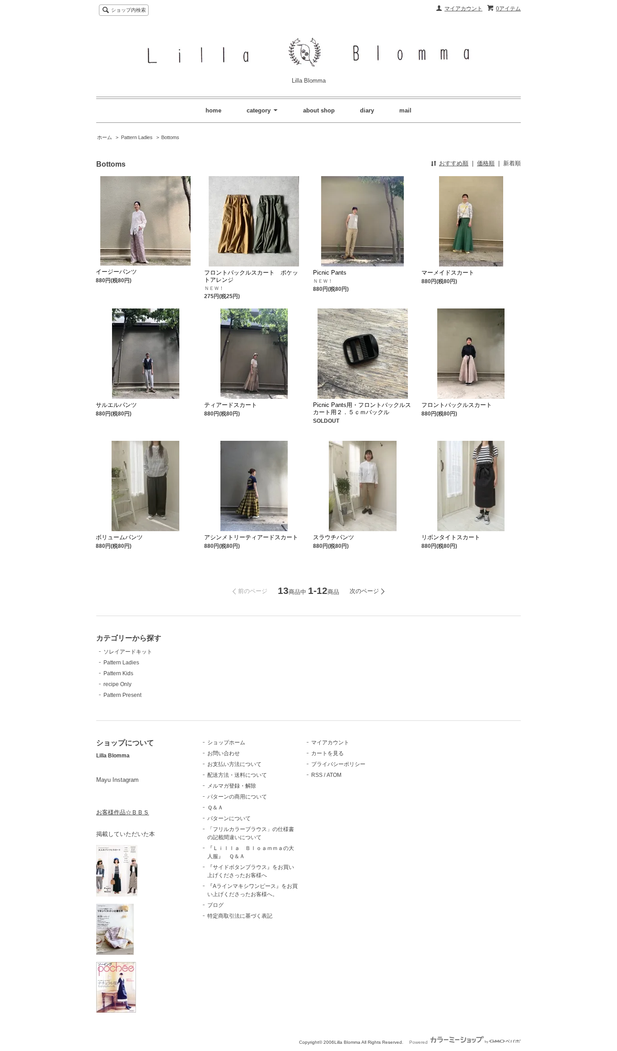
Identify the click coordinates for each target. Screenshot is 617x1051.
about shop (319, 110)
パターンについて (229, 818)
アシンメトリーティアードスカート (251, 537)
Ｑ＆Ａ (215, 807)
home (213, 110)
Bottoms (170, 137)
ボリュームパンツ (119, 537)
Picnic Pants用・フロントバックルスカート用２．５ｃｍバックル (362, 409)
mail (405, 110)
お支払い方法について (234, 764)
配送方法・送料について (237, 775)
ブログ (215, 905)
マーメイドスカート (447, 272)
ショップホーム (226, 742)
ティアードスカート (230, 405)
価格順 (486, 163)
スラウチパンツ (333, 537)
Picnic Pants (329, 272)
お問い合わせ (223, 753)
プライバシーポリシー (338, 764)
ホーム (104, 137)
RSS (317, 775)
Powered (419, 1042)
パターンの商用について (237, 797)
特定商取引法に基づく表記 (239, 916)
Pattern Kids (118, 673)
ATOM (334, 775)
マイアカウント (463, 8)
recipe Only (117, 684)
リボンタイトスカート (450, 537)
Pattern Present (122, 695)
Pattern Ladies (137, 137)
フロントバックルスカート (456, 405)
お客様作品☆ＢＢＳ (122, 812)
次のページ (364, 591)
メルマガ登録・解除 (231, 786)
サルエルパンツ (116, 405)
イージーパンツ (116, 271)
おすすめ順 (453, 163)
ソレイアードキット (127, 652)
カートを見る (327, 753)
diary (367, 110)
